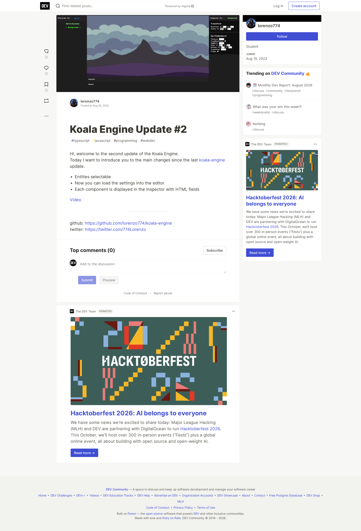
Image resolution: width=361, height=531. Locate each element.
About (246, 495)
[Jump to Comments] (46, 70)
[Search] (58, 6)
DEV (196, 513)
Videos (94, 495)
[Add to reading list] (46, 86)
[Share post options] (46, 116)
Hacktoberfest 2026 (200, 428)
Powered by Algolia (178, 6)
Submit (87, 280)
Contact (259, 495)
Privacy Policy (183, 507)
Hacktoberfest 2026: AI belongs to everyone (139, 413)
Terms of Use (206, 507)
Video (75, 199)
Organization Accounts (197, 495)
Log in (278, 6)
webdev (148, 140)
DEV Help (143, 495)
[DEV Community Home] (45, 6)
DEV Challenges (61, 495)
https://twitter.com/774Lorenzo (115, 229)
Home (42, 495)
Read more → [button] (84, 453)
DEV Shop (313, 495)
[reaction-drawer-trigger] (46, 53)
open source (154, 513)
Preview (109, 280)
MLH (180, 501)
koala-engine (212, 159)
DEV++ (80, 495)
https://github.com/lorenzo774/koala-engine (128, 223)
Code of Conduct (135, 293)
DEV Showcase (227, 495)
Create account (304, 6)
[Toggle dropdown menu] (233, 311)
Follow (282, 36)
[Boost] (46, 100)
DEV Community (287, 73)
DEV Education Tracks (118, 495)
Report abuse (163, 293)
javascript (102, 140)
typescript (80, 140)
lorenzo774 (90, 101)
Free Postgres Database (285, 495)
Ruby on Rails (171, 518)
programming (125, 140)
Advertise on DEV (166, 495)
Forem (132, 513)
